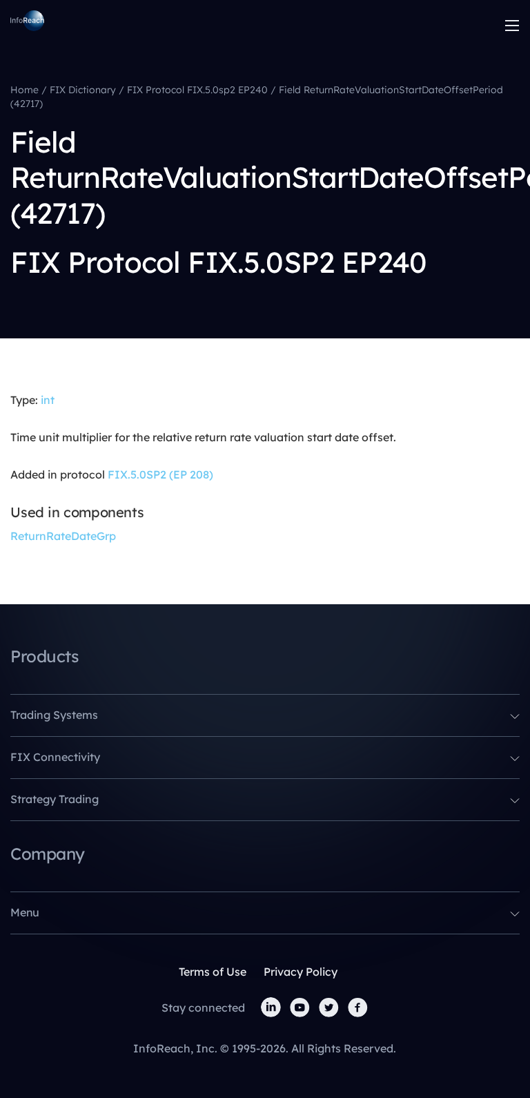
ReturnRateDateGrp (63, 536)
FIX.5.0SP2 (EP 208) (160, 474)
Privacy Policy (300, 972)
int (48, 400)
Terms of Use (212, 972)
